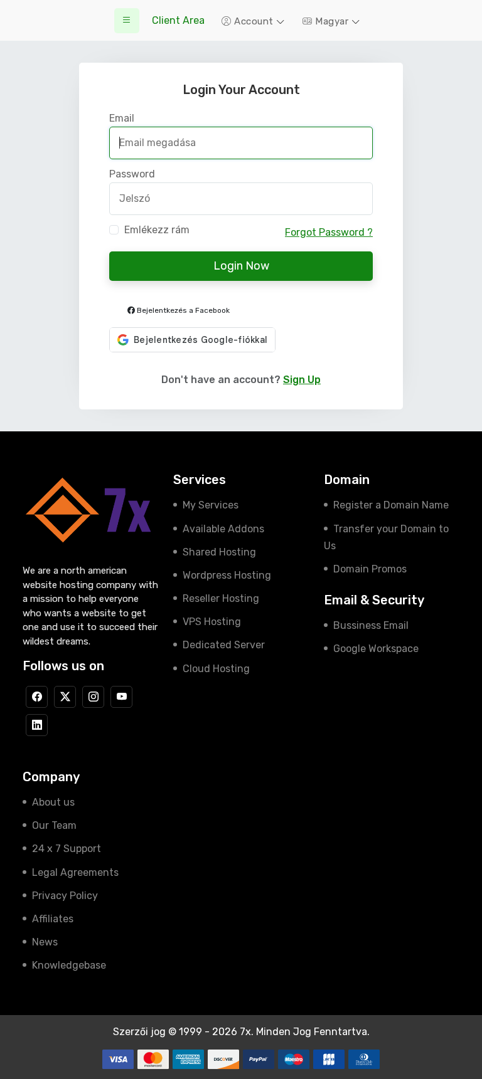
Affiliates (52, 919)
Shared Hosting (219, 552)
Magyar (332, 21)
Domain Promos (370, 569)
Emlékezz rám (157, 230)
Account (254, 21)
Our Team (54, 825)
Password (132, 174)
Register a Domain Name (391, 505)
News (45, 942)
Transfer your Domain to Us (386, 537)
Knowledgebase (69, 965)
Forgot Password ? (329, 232)
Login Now (241, 266)
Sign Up (302, 380)
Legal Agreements (75, 872)
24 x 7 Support (66, 849)
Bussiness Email (371, 625)
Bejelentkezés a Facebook (182, 310)
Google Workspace (376, 649)
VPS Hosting (212, 622)
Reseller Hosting (221, 598)
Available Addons (223, 529)
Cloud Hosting (216, 669)
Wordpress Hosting (227, 575)
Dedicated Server (224, 645)
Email (121, 118)
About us (53, 802)
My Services (210, 505)
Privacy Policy (65, 896)
